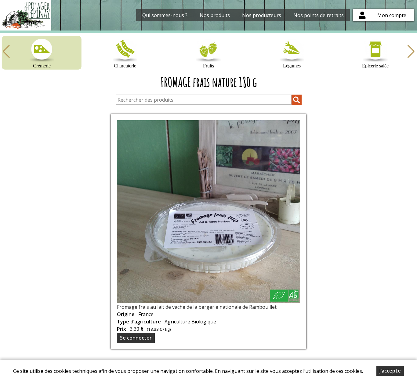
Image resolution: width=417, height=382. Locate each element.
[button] (411, 52)
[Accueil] (25, 15)
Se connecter (136, 337)
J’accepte (390, 370)
